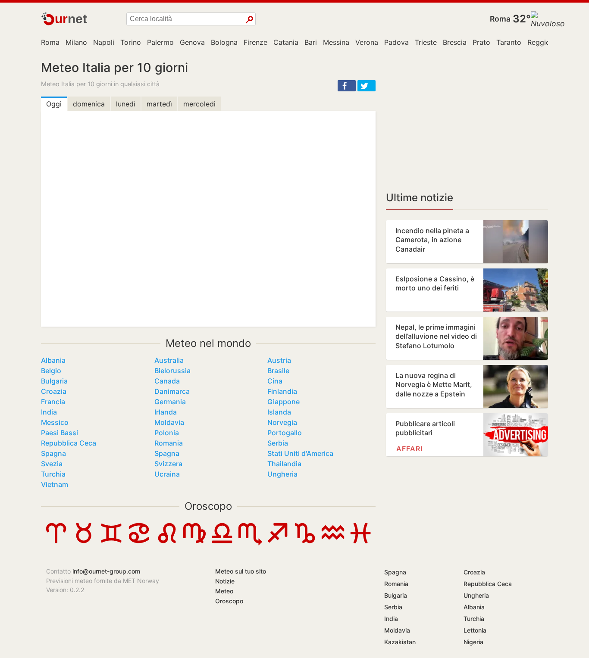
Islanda (279, 412)
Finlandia (282, 391)
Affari (409, 448)
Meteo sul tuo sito (240, 571)
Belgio (51, 370)
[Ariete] (56, 543)
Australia (169, 360)
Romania (168, 443)
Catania (285, 42)
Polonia (166, 432)
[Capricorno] (304, 543)
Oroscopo (208, 506)
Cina (274, 381)
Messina (336, 42)
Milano (76, 42)
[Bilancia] (222, 543)
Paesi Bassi (59, 432)
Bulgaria (54, 381)
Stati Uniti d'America (300, 453)
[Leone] (166, 543)
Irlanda (165, 412)
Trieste (426, 42)
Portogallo (284, 432)
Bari (310, 42)
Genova (192, 42)
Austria (279, 360)
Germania (170, 401)
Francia (53, 401)
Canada (167, 381)
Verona (366, 42)
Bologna (224, 42)
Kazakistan (400, 642)
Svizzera (168, 463)
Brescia (455, 42)
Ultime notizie (419, 197)
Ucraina (167, 474)
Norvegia (282, 422)
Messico (55, 422)
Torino (130, 42)
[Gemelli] (111, 543)
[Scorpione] (249, 543)
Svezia (52, 463)
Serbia (277, 443)
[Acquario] (332, 543)
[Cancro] (138, 543)
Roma (500, 18)
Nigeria (473, 642)
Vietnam (54, 484)
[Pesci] (360, 543)
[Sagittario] (277, 543)
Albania (53, 360)
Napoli (103, 42)
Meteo (224, 591)
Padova (396, 42)
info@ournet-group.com (106, 571)
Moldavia (169, 422)
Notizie (225, 581)
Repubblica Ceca (68, 443)
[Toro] (83, 543)
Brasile (278, 370)
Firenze (255, 42)
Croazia (53, 391)
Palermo (160, 42)
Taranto (508, 42)
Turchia (53, 474)
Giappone (283, 401)
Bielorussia (172, 370)
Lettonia (475, 630)
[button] (347, 85)
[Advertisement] (467, 120)
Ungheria (282, 474)
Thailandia (284, 463)
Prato (481, 42)
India (49, 412)
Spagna (53, 453)
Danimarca (172, 391)
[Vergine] (194, 543)
